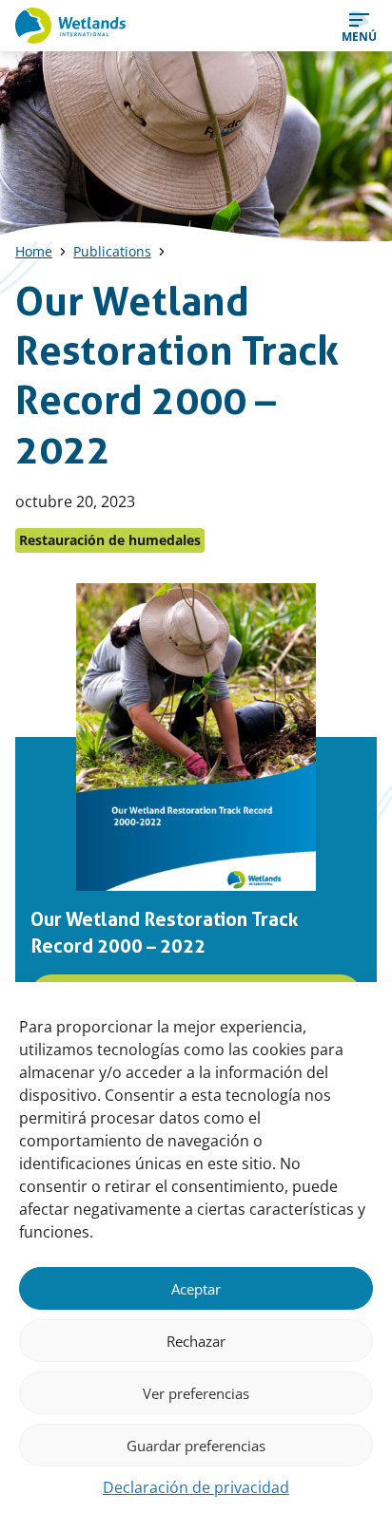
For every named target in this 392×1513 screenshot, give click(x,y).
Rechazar (196, 1341)
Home (33, 251)
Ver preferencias (196, 1393)
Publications (112, 251)
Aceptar (196, 1288)
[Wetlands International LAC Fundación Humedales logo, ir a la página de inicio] (70, 26)
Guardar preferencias (196, 1445)
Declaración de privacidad (196, 1487)
